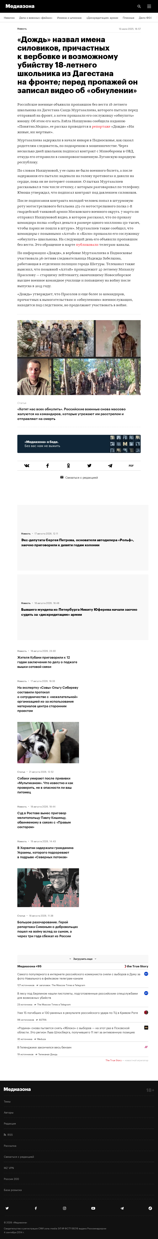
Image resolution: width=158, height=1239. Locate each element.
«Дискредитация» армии (102, 17)
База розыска (13, 1189)
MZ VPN (9, 1167)
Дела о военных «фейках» (35, 17)
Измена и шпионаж (69, 17)
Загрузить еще (82, 958)
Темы (7, 1101)
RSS (9, 1134)
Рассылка (10, 1145)
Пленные (128, 17)
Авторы (8, 1112)
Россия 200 (11, 1178)
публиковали (87, 245)
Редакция (10, 1123)
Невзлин (9, 17)
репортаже (101, 126)
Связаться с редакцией (81, 477)
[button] (149, 6)
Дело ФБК (145, 17)
